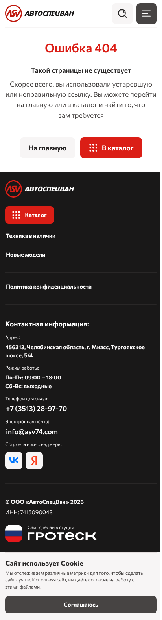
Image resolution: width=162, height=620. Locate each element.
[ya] (34, 460)
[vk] (13, 460)
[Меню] (146, 13)
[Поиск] (122, 13)
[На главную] (39, 13)
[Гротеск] (51, 533)
